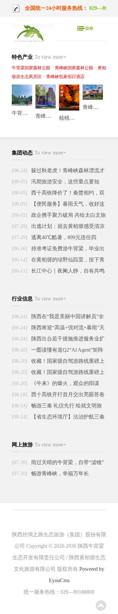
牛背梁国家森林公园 (31, 67)
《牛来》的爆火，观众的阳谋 (64, 383)
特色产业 (39, 57)
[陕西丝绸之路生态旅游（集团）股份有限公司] (33, 37)
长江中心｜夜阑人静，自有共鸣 (67, 271)
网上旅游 (39, 444)
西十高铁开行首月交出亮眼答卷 (67, 394)
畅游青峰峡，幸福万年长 (59, 473)
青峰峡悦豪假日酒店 (65, 76)
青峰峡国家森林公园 (74, 67)
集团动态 (39, 152)
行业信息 (39, 298)
